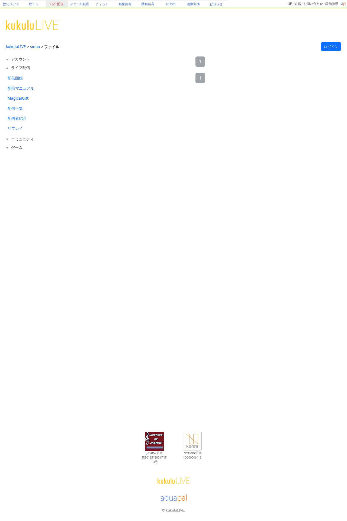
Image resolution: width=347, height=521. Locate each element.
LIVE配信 (56, 4)
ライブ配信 (20, 67)
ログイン (331, 46)
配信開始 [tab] (15, 78)
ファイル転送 (79, 4)
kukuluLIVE (16, 46)
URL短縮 (294, 4)
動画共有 (147, 4)
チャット (102, 4)
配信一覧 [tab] (15, 108)
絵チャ (34, 4)
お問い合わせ (313, 4)
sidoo (35, 46)
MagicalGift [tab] (18, 98)
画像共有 (124, 4)
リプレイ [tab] (15, 128)
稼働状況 (331, 4)
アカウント (20, 59)
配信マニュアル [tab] (21, 88)
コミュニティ (22, 138)
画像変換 (193, 4)
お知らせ (216, 4)
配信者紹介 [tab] (17, 118)
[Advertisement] (28, 241)
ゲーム (17, 147)
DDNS (170, 4)
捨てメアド (11, 4)
